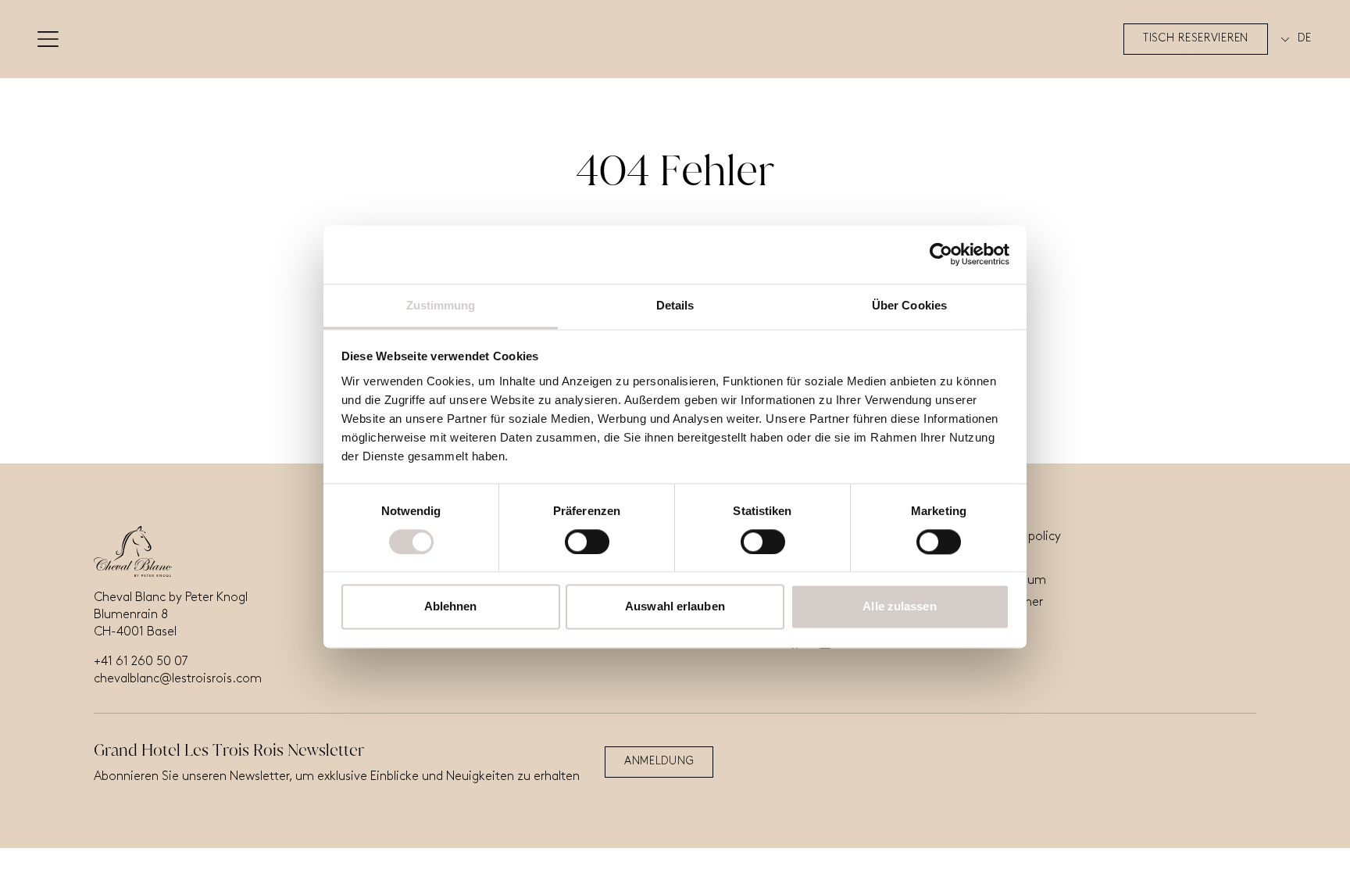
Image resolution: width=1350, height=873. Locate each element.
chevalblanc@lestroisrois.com (178, 679)
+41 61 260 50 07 (141, 662)
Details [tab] (675, 305)
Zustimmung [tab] (441, 305)
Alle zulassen (899, 607)
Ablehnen (450, 607)
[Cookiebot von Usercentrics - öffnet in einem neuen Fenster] (941, 254)
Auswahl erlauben (675, 607)
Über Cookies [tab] (909, 305)
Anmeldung (659, 761)
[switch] (587, 541)
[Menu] (48, 39)
